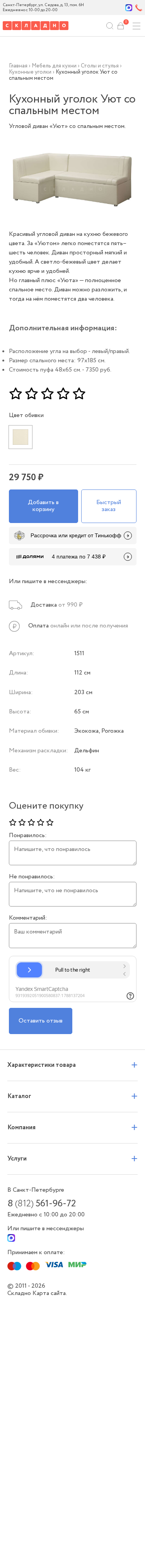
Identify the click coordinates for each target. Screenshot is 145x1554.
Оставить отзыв (41, 1020)
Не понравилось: (32, 876)
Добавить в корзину (43, 506)
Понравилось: (28, 835)
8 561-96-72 (41, 1204)
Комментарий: (28, 918)
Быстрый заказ (108, 506)
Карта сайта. (49, 1293)
